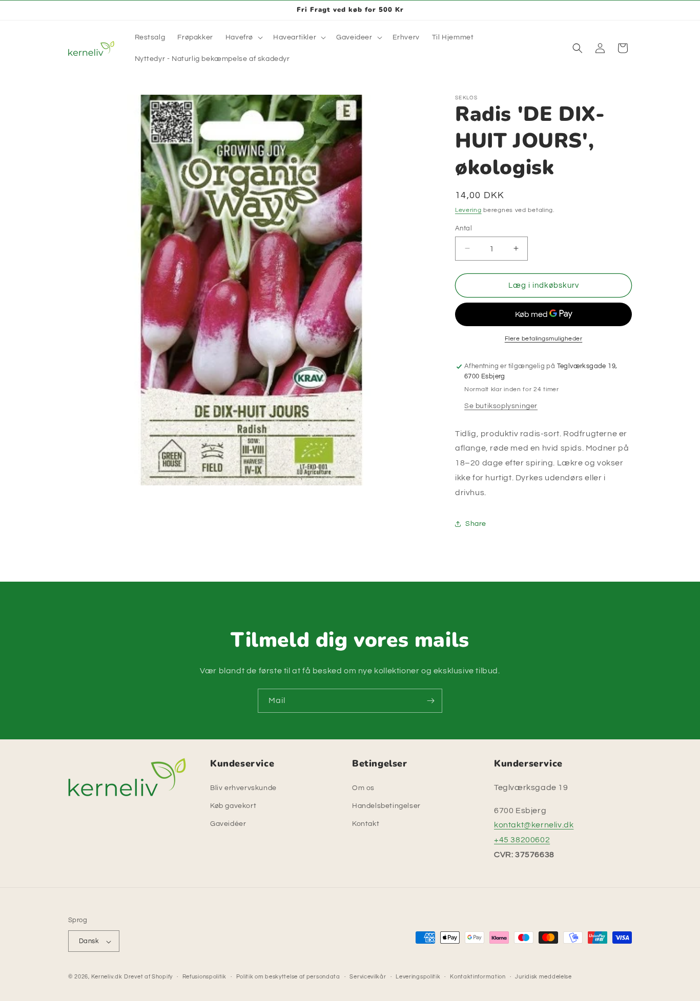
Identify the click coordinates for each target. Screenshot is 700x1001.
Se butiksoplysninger (501, 405)
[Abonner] (430, 701)
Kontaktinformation (478, 976)
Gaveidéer (228, 823)
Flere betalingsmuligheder (544, 338)
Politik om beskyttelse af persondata (288, 976)
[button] (243, 37)
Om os (363, 787)
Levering (468, 210)
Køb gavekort (233, 805)
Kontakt (365, 823)
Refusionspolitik (204, 976)
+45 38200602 (522, 840)
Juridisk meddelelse (543, 976)
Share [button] (475, 523)
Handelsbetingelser (386, 805)
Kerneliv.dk (106, 977)
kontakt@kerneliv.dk (533, 825)
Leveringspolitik (418, 976)
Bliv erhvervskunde (243, 787)
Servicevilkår (367, 976)
